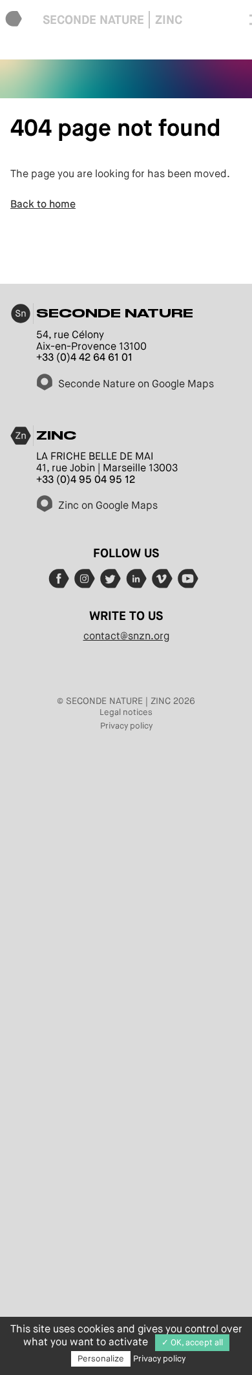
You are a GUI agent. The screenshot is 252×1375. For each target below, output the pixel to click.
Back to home (43, 204)
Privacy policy (126, 725)
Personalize (101, 1358)
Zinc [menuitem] (168, 20)
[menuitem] (13, 19)
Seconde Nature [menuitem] (93, 20)
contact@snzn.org (126, 636)
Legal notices (126, 712)
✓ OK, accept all (192, 1342)
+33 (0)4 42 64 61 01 (84, 357)
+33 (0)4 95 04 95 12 (85, 479)
